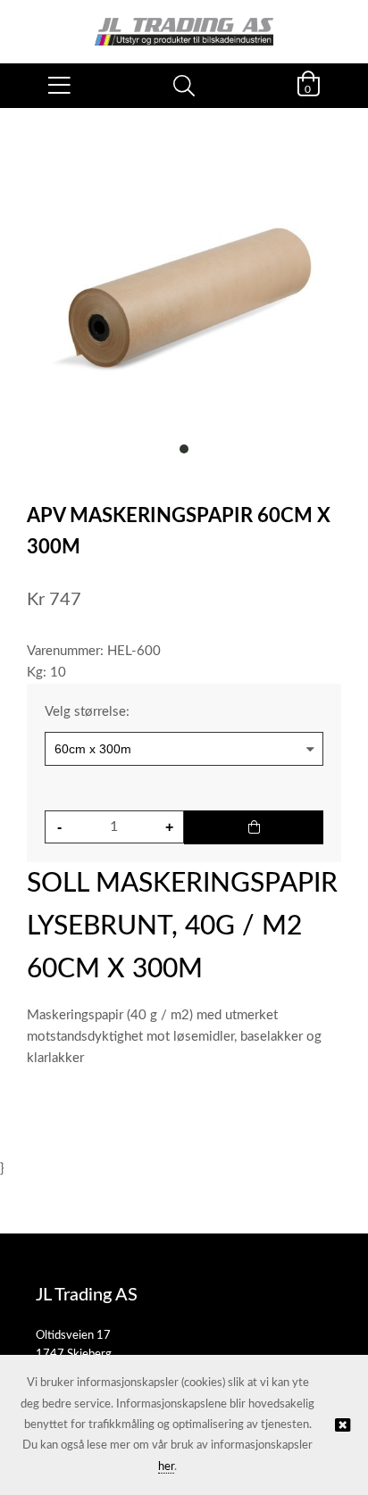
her (166, 1467)
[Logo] (184, 23)
